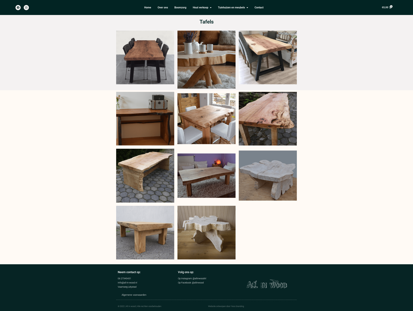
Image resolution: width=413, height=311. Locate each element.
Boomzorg (180, 7)
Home (147, 7)
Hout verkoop (200, 7)
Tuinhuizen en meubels (231, 7)
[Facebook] (18, 7)
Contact (259, 7)
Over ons (163, 7)
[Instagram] (26, 7)
